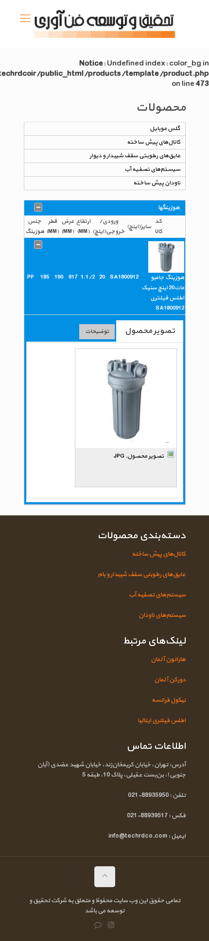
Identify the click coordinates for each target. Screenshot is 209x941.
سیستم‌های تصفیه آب (152, 169)
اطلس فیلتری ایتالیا (162, 721)
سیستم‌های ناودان (162, 615)
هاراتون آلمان (168, 659)
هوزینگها (169, 208)
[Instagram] (111, 925)
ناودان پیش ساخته (156, 183)
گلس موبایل (165, 128)
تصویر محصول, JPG (139, 456)
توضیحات (97, 331)
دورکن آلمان (170, 680)
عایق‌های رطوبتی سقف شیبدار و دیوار (134, 155)
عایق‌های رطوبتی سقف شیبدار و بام (142, 574)
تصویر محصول (149, 331)
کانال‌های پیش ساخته (153, 142)
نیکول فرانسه (169, 700)
